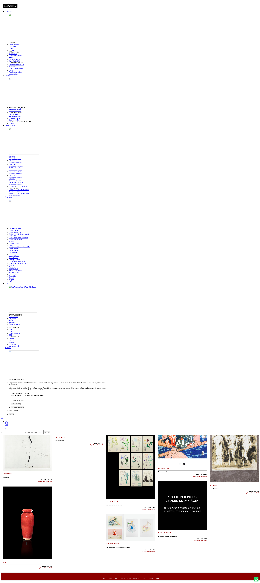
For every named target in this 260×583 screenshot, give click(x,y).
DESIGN (15, 179)
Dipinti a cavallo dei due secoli (19, 234)
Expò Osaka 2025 (15, 61)
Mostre (11, 57)
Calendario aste (14, 45)
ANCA (11, 329)
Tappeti (11, 280)
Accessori (12, 267)
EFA (10, 331)
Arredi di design (14, 249)
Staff (110, 578)
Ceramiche (12, 276)
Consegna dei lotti (15, 118)
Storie (11, 320)
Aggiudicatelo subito (15, 55)
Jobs (115, 578)
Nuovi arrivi (13, 54)
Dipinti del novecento (16, 236)
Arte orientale (13, 274)
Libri (10, 281)
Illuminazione (13, 250)
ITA (6, 421)
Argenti (11, 278)
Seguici (11, 342)
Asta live (12, 50)
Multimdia (12, 322)
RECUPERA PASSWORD (18, 407)
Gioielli (11, 265)
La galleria (12, 318)
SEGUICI (151, 578)
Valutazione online (15, 111)
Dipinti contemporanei (16, 239)
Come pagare (13, 74)
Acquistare (8, 11)
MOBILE (158, 578)
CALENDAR (144, 578)
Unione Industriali (15, 333)
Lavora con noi (14, 346)
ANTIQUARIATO (15, 172)
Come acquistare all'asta (16, 65)
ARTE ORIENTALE (16, 183)
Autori (11, 48)
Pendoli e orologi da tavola (17, 263)
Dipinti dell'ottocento (15, 232)
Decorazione (13, 252)
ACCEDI (8, 348)
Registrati (12, 66)
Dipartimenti (13, 46)
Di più (7, 283)
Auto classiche (13, 258)
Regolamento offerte (15, 72)
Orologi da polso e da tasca (17, 261)
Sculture (11, 241)
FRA (6, 425)
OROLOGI (16, 165)
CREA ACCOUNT (16, 403)
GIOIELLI (15, 161)
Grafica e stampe (14, 243)
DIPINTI (15, 158)
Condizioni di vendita (16, 68)
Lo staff (11, 340)
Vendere (7, 76)
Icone (10, 245)
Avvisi (11, 70)
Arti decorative (13, 272)
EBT (10, 335)
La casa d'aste (13, 317)
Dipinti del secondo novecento (18, 238)
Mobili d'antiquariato (15, 270)
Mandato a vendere (15, 116)
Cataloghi (122, 578)
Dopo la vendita (14, 120)
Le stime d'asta (13, 114)
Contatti (11, 123)
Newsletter (12, 344)
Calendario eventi (14, 59)
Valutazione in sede (15, 109)
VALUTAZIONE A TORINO (19, 190)
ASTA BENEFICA (15, 168)
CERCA (47, 432)
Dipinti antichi (13, 230)
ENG (6, 423)
